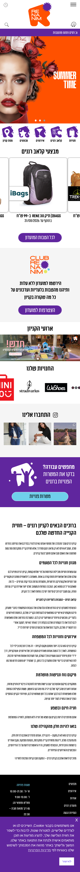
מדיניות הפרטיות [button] (39, 850)
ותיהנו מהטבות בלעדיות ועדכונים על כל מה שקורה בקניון (40, 293)
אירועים (72, 791)
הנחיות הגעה (69, 813)
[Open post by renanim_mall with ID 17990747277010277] (40, 434)
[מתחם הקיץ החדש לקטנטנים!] (40, 348)
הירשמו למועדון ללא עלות (40, 283)
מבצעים (72, 784)
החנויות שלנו (40, 368)
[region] (40, 79)
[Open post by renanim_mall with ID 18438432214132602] (15, 434)
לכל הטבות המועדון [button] (40, 238)
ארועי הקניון (40, 329)
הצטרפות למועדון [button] (40, 310)
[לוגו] (63, 387)
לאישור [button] (66, 861)
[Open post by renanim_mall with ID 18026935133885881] (65, 434)
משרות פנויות (40, 496)
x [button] (76, 820)
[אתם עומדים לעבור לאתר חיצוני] (73, 24)
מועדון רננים (70, 806)
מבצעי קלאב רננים (40, 151)
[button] (40, 14)
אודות (73, 798)
